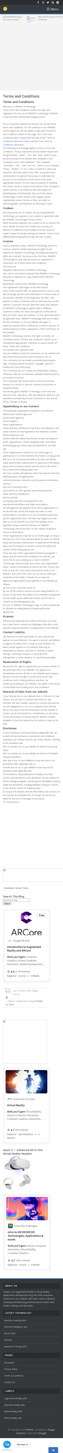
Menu (55, 9)
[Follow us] (48, 2)
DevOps (8, 1340)
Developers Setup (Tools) (16, 888)
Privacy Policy (10, 1369)
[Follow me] (43, 2)
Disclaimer (9, 1362)
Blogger (42, 1433)
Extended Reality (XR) (14, 1405)
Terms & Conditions (14, 1375)
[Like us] (38, 2)
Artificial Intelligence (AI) (15, 1326)
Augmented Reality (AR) (15, 1398)
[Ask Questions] (52, 2)
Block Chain (10, 1333)
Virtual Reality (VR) (13, 1418)
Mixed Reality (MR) (13, 1411)
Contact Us (9, 1382)
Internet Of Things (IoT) (15, 1346)
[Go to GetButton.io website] (7, 1450)
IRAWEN (29, 1429)
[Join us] (57, 2)
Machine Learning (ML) (15, 1320)
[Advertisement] (31, 56)
